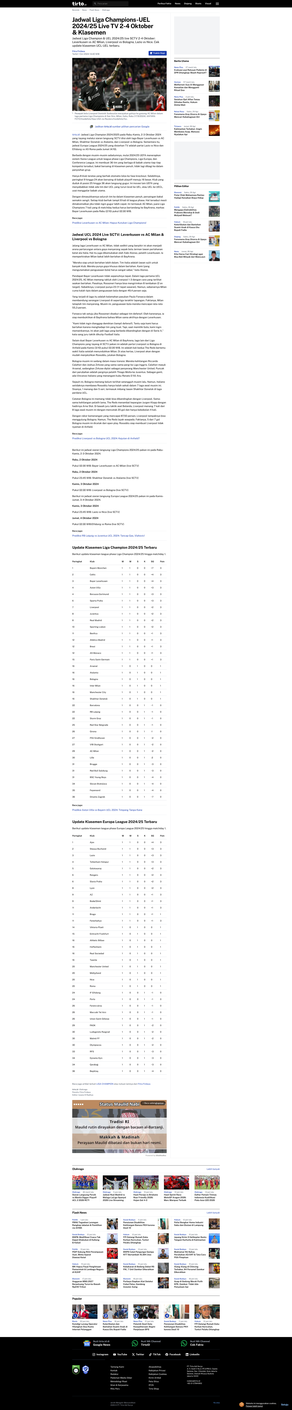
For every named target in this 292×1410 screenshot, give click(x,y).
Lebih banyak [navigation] (213, 1169)
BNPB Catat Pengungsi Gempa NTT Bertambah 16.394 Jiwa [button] (138, 1253)
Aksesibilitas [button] (155, 1367)
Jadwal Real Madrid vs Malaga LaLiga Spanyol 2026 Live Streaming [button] (114, 1198)
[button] (79, 3)
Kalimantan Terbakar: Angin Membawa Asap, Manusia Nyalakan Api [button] (188, 132)
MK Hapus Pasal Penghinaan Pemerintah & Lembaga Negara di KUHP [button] (87, 1269)
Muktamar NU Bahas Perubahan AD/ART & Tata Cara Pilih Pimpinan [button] (190, 1255)
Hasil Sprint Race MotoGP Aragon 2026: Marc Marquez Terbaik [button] (175, 1198)
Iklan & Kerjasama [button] (119, 1385)
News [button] (178, 3)
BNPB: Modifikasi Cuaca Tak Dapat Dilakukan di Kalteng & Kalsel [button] (86, 1240)
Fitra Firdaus (78, 51)
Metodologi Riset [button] (118, 1381)
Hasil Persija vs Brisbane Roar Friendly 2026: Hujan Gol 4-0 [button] (145, 1198)
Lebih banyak (213, 1213)
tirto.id (76, 134)
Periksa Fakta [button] (164, 3)
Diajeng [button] (188, 3)
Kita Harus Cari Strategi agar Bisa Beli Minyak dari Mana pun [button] (189, 255)
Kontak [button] (113, 1370)
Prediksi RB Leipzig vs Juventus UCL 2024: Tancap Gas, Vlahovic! (108, 535)
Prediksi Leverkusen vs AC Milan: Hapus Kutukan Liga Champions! (109, 222)
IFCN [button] (151, 1385)
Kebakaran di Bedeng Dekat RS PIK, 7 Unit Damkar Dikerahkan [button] (138, 1268)
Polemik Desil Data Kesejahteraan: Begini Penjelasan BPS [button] (144, 1327)
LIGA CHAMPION (104, 1084)
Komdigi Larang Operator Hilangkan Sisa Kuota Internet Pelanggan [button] (84, 1327)
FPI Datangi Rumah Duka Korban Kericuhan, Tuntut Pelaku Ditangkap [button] (136, 1240)
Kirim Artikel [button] (155, 1378)
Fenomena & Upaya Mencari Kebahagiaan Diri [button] (190, 115)
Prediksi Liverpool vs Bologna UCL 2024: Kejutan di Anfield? (106, 438)
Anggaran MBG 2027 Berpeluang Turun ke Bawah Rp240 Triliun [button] (86, 1284)
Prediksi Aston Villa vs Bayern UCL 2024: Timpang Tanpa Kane (107, 810)
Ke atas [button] (217, 1403)
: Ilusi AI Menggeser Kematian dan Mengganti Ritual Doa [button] (189, 88)
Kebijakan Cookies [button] (158, 1374)
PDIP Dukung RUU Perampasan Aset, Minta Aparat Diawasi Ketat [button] (87, 1255)
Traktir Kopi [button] (159, 53)
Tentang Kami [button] (117, 1367)
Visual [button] (208, 3)
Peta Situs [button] (154, 1381)
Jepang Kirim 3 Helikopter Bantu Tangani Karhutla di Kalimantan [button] (190, 1238)
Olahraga (106, 10)
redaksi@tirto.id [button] (193, 1381)
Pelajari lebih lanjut (254, 1406)
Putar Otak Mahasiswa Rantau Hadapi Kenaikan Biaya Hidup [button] (189, 196)
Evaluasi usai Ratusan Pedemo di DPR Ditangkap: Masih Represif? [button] (190, 71)
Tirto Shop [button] (154, 1389)
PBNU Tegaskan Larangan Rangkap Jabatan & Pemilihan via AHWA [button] (87, 1225)
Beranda (75, 10)
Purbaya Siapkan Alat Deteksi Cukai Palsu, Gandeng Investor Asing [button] (138, 1284)
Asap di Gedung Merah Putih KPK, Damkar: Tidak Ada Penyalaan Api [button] (188, 1284)
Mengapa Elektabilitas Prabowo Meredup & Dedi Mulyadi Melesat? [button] (187, 213)
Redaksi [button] (114, 1374)
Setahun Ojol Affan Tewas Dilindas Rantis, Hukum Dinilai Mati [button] (187, 102)
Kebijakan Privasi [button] (157, 1370)
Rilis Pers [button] (115, 1389)
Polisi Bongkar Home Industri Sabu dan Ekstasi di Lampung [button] (188, 1223)
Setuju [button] (284, 1404)
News (84, 10)
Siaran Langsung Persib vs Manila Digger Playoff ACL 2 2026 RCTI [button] (84, 1198)
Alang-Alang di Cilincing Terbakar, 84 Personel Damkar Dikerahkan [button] (189, 1269)
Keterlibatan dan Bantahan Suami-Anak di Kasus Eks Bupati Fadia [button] (187, 227)
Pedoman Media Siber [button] (121, 1378)
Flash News (94, 10)
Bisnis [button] (198, 3)
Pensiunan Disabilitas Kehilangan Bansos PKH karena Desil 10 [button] (139, 1225)
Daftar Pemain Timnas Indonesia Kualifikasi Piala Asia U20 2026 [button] (206, 1198)
